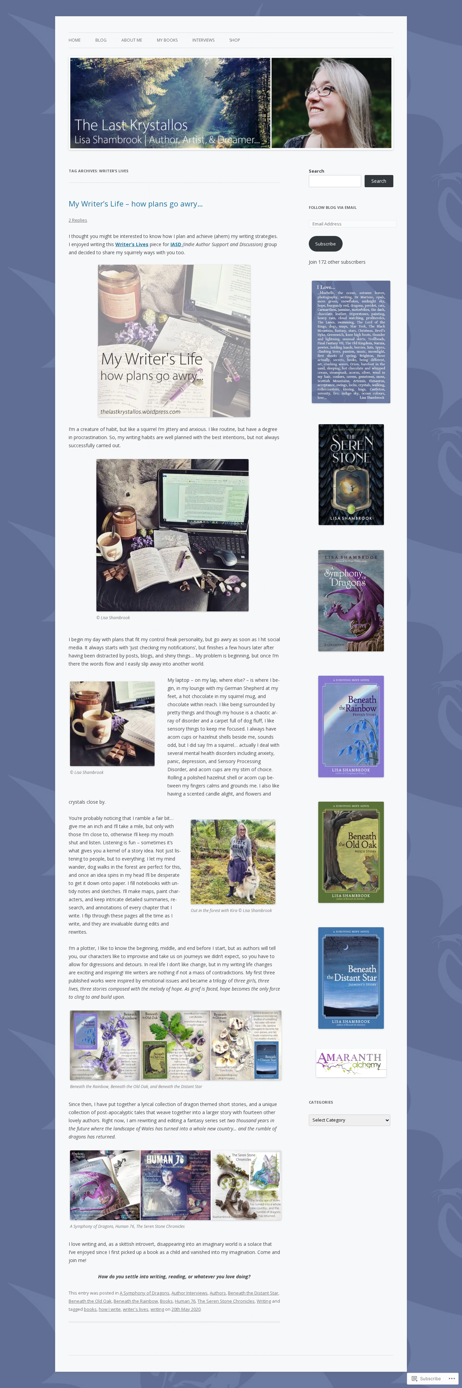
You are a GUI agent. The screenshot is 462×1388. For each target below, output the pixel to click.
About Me (131, 40)
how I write (110, 1309)
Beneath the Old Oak (90, 1301)
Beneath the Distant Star (253, 1293)
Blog (101, 40)
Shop (234, 40)
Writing (264, 1301)
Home (74, 40)
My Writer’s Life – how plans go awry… (136, 203)
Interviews (203, 40)
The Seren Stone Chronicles (226, 1301)
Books (166, 1301)
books (90, 1309)
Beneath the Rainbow (136, 1301)
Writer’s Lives (131, 244)
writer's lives (135, 1309)
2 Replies (78, 220)
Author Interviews (189, 1293)
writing (157, 1309)
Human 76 (185, 1301)
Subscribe (325, 244)
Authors (218, 1293)
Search (316, 171)
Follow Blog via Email (332, 207)
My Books (167, 40)
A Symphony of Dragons (144, 1293)
